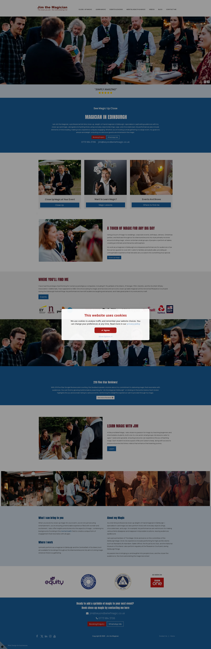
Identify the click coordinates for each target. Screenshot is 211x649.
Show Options (105, 336)
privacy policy (133, 324)
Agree (106, 330)
